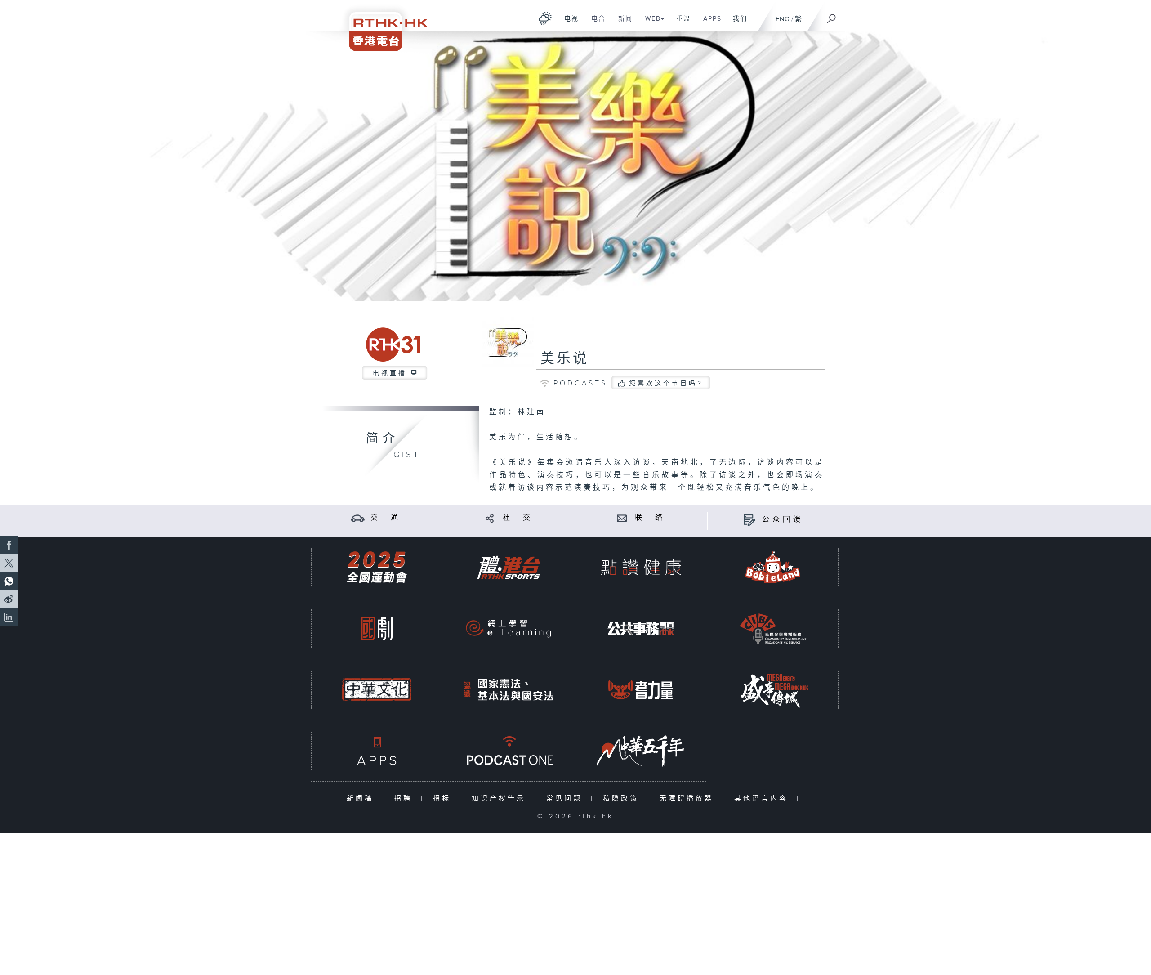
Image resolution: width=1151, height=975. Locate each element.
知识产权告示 (501, 798)
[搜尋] (832, 15)
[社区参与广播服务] (773, 628)
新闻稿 (362, 798)
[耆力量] (641, 690)
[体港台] (508, 567)
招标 (444, 798)
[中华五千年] (641, 751)
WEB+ (651, 23)
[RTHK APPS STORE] (377, 751)
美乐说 (564, 359)
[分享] (490, 518)
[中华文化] (377, 690)
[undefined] (545, 18)
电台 (595, 23)
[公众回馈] (749, 519)
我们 (736, 23)
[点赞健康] (641, 567)
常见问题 (566, 798)
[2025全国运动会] (377, 567)
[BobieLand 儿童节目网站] (773, 567)
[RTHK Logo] (382, 25)
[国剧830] (377, 628)
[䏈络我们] (622, 518)
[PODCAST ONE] (508, 751)
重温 (680, 23)
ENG (783, 19)
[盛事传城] (773, 690)
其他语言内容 (763, 798)
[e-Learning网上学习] (508, 628)
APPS (709, 23)
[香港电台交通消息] (358, 518)
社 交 (518, 518)
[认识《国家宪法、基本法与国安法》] (508, 690)
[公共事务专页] (641, 628)
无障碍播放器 (689, 798)
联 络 (650, 518)
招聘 (405, 798)
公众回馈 (782, 519)
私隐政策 (623, 798)
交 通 (385, 518)
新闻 (622, 23)
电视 (568, 23)
